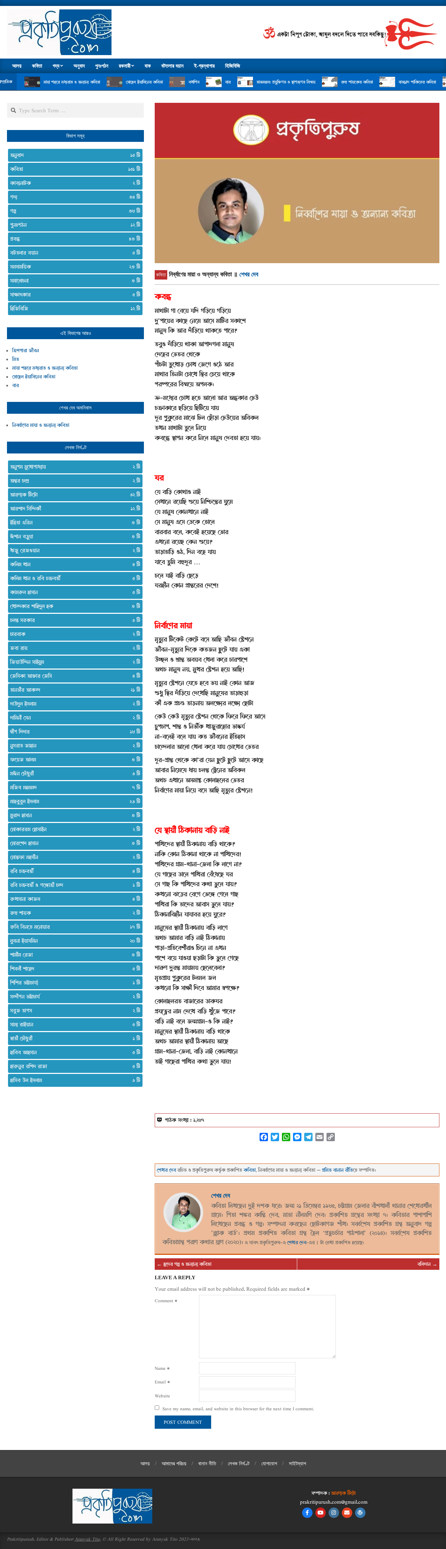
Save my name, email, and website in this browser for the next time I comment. (238, 1408)
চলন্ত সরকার (72, 620)
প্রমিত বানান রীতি (337, 1170)
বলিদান (424, 1264)
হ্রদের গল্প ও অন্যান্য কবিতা (187, 1264)
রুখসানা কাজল (72, 899)
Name (162, 1368)
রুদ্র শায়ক (72, 913)
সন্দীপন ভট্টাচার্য (72, 996)
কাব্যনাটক (72, 183)
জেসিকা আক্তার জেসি (72, 676)
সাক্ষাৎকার (72, 294)
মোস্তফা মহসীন (72, 857)
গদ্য (72, 197)
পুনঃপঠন (72, 225)
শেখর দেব (248, 274)
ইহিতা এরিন (72, 522)
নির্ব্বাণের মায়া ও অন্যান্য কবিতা (40, 425)
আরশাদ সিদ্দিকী (72, 508)
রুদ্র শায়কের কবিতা (317, 82)
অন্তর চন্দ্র (72, 480)
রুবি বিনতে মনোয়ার (72, 927)
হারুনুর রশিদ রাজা (72, 1066)
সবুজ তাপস (72, 1010)
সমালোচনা (72, 280)
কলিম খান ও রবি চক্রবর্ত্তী (72, 578)
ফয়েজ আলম (72, 759)
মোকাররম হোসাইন (72, 829)
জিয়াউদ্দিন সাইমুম (72, 662)
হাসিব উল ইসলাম (72, 1080)
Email (162, 1382)
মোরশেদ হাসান (72, 843)
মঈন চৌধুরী (72, 773)
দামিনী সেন (72, 718)
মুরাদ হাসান (72, 815)
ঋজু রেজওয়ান (72, 550)
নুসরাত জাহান (72, 745)
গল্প (72, 211)
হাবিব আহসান (72, 1052)
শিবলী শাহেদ (72, 968)
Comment (166, 1300)
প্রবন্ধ (72, 239)
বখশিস (154, 82)
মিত (15, 359)
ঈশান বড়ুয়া (72, 536)
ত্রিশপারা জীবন (25, 350)
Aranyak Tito (87, 1539)
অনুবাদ (72, 155)
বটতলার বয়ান (72, 253)
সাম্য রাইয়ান (72, 1024)
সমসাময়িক (72, 266)
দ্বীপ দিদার (72, 731)
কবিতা (161, 274)
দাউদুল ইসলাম (72, 704)
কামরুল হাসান (72, 592)
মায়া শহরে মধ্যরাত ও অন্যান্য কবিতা (32, 82)
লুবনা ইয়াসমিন (72, 941)
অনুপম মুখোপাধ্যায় (72, 467)
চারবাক (72, 634)
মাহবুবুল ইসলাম (72, 801)
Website (162, 1395)
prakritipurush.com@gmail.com (334, 1501)
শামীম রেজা (72, 955)
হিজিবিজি (72, 308)
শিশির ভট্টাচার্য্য (72, 982)
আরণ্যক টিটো (72, 494)
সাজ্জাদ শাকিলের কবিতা (378, 82)
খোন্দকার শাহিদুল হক (72, 606)
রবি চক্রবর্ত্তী (72, 871)
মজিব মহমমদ (72, 787)
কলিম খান (72, 564)
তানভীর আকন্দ (72, 690)
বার (188, 82)
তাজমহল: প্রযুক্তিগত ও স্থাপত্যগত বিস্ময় (246, 82)
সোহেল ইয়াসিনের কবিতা (104, 82)
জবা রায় (72, 648)
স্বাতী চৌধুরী (72, 1038)
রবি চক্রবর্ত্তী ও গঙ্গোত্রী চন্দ (72, 885)
